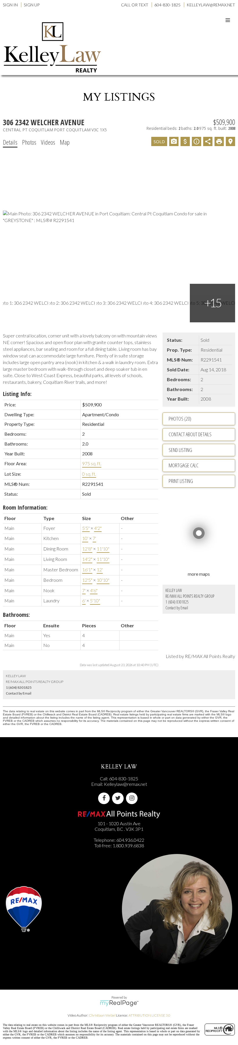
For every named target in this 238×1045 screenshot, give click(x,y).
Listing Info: (17, 394)
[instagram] (133, 798)
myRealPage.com (119, 1003)
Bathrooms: (16, 615)
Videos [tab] (48, 142)
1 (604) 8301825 (177, 602)
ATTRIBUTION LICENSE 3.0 (149, 1015)
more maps (199, 574)
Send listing (180, 449)
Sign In (10, 4)
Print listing (181, 480)
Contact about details (190, 434)
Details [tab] (10, 142)
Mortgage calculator (202, 465)
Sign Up (31, 4)
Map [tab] (65, 142)
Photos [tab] (29, 142)
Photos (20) (180, 418)
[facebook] (105, 798)
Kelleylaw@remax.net (125, 784)
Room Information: (25, 507)
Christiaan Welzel (102, 1015)
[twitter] (119, 798)
